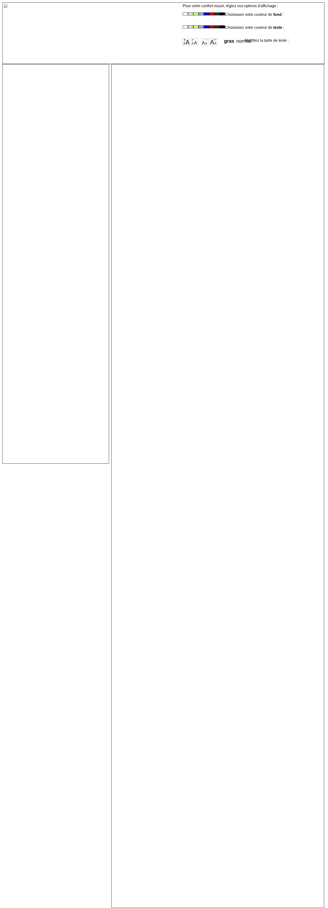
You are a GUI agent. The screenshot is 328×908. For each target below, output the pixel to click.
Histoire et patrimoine (41, 97)
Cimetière (26, 182)
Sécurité (25, 424)
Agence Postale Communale (49, 171)
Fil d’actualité (31, 91)
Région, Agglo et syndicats (47, 103)
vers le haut (125, 898)
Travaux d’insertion (38, 294)
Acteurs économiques (41, 109)
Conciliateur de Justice (43, 306)
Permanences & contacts (45, 188)
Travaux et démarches (42, 418)
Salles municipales (38, 176)
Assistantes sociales (40, 323)
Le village (26, 86)
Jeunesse (26, 244)
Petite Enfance (32, 233)
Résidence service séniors (47, 289)
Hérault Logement (36, 283)
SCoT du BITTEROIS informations (55, 430)
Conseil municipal (37, 153)
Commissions (31, 159)
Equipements (31, 368)
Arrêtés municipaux (38, 199)
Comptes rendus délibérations (51, 194)
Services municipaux (40, 165)
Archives (25, 120)
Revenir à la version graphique (104, 26)
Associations (31, 379)
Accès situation (34, 80)
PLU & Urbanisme (36, 412)
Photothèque (30, 115)
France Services (34, 300)
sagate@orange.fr (222, 687)
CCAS (22, 277)
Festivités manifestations (45, 374)
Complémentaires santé (44, 312)
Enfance (25, 238)
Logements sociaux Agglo (46, 329)
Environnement (33, 441)
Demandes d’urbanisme (44, 435)
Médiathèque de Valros (42, 362)
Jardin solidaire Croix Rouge (49, 317)
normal (240, 39)
